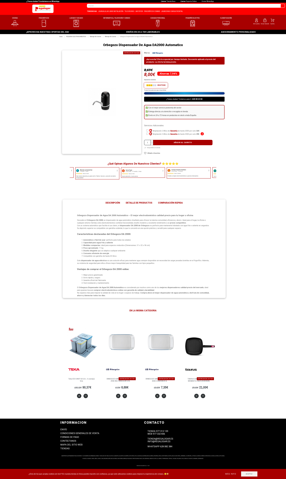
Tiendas (65, 448)
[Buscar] (283, 5)
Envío (63, 429)
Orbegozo (112, 369)
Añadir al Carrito (183, 142)
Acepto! (249, 474)
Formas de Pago (69, 437)
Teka (73, 369)
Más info (230, 474)
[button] (152, 153)
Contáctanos (68, 441)
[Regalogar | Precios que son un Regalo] (43, 8)
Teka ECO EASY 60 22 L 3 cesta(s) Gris (81, 380)
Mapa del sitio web (71, 444)
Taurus (191, 369)
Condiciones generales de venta (79, 433)
